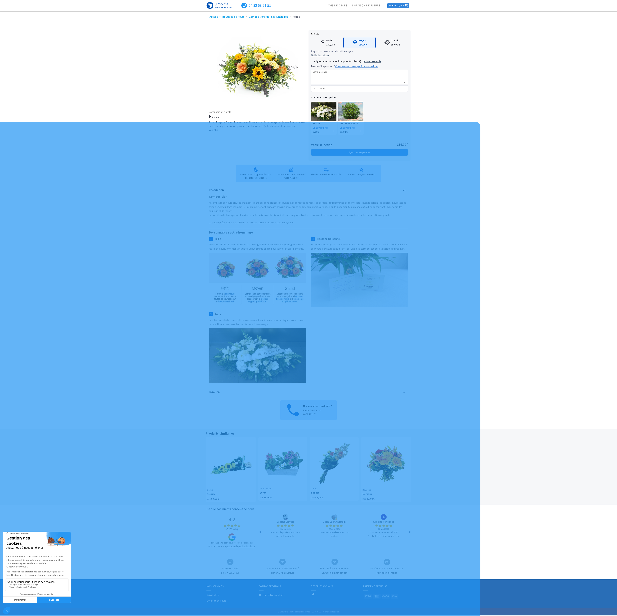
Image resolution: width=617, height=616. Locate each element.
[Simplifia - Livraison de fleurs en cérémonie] (219, 5)
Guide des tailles (320, 55)
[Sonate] (334, 463)
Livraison (214, 392)
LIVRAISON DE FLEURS (366, 5)
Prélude (211, 494)
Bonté (263, 493)
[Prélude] (231, 463)
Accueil (214, 17)
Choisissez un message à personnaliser (356, 66)
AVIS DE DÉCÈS (337, 5)
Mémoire (367, 494)
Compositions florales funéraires (268, 17)
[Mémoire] (386, 463)
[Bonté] (283, 463)
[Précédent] (260, 532)
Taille (316, 34)
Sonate (315, 493)
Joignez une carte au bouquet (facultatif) (337, 61)
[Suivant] (410, 532)
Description (216, 190)
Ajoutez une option (324, 97)
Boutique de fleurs (233, 17)
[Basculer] (404, 190)
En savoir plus (320, 128)
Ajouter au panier (359, 152)
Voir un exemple (372, 61)
